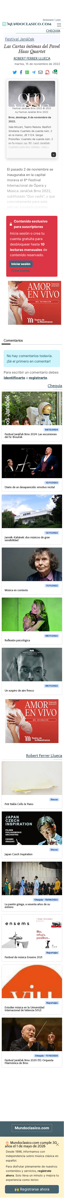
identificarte (14, 378)
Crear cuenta (20, 270)
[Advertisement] (32, 9)
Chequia (53, 31)
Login (58, 19)
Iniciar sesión (20, 264)
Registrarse (48, 19)
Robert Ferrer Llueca (32, 59)
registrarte (38, 378)
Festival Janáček (19, 39)
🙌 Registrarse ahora (32, 1189)
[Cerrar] (57, 1144)
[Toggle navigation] (59, 24)
